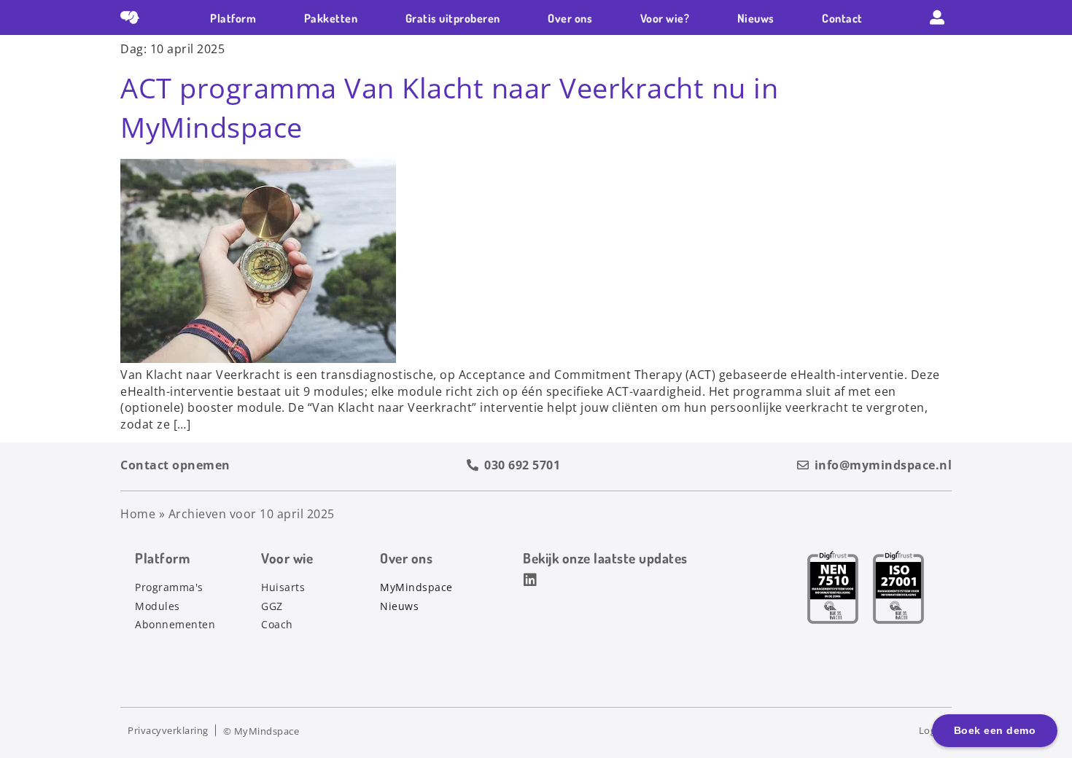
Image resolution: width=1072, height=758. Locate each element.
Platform (233, 18)
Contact (842, 18)
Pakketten (331, 18)
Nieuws (755, 18)
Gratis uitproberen (452, 18)
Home (137, 514)
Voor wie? (665, 18)
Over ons (570, 18)
